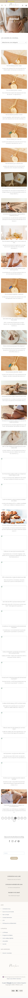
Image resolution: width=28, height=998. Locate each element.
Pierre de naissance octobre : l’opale (14, 65)
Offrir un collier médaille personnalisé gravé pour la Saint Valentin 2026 (14, 447)
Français (9, 983)
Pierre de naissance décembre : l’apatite (14, 372)
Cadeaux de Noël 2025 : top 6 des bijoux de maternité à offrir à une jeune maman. (14, 652)
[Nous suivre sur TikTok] (16, 841)
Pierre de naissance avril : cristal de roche (14, 163)
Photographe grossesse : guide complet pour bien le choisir (14, 396)
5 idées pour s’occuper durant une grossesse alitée (14, 551)
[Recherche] (5, 5)
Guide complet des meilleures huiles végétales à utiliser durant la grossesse (14, 269)
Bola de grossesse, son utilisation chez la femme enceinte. (14, 188)
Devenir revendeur (7, 953)
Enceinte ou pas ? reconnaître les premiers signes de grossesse (14, 778)
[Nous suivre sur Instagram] (12, 841)
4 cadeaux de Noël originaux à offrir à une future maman (14, 703)
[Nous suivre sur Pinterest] (19, 841)
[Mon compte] (22, 5)
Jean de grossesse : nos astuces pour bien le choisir (14, 753)
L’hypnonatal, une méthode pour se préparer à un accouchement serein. (14, 806)
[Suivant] (14, 820)
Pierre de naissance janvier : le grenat (14, 90)
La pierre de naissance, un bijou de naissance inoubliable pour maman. (14, 500)
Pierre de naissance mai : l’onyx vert (14, 139)
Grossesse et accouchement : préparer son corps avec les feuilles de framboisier (14, 421)
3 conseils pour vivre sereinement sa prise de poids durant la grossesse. (14, 627)
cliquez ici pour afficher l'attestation (14, 978)
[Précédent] (2, 818)
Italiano (19, 983)
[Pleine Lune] (14, 5)
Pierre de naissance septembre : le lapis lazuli (14, 294)
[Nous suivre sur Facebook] (9, 841)
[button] (2, 5)
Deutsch (14, 983)
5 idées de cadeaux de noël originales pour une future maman (14, 728)
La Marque (5, 932)
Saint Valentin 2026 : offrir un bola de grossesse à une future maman (14, 319)
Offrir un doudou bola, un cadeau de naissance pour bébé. (14, 577)
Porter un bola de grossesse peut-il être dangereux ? (14, 346)
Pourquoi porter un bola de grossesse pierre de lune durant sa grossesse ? (14, 678)
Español (23, 983)
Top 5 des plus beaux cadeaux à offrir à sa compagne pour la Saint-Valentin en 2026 (14, 474)
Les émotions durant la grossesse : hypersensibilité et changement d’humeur (14, 214)
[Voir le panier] (26, 5)
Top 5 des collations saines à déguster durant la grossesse (14, 525)
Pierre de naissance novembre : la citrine (14, 114)
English (4, 983)
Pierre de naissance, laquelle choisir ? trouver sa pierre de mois (14, 242)
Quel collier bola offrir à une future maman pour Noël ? (14, 601)
